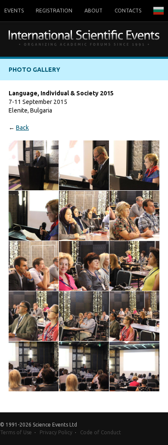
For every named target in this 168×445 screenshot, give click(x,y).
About (93, 10)
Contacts (128, 10)
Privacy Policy (56, 432)
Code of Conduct (100, 432)
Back (22, 127)
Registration (54, 10)
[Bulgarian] (158, 10)
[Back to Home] (84, 39)
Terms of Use (16, 432)
